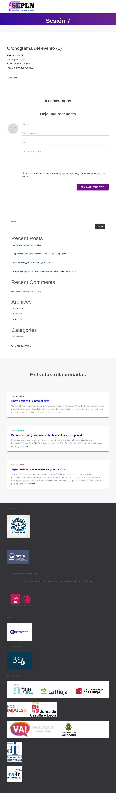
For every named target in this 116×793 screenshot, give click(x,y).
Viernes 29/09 (15, 55)
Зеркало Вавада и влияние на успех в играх (33, 262)
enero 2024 (18, 319)
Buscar (14, 221)
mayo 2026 (18, 308)
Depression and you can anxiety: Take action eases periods (39, 254)
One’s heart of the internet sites (27, 245)
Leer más (57, 412)
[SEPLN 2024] (20, 6)
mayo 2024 (18, 314)
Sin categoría (19, 336)
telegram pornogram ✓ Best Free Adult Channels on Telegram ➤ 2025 (44, 271)
